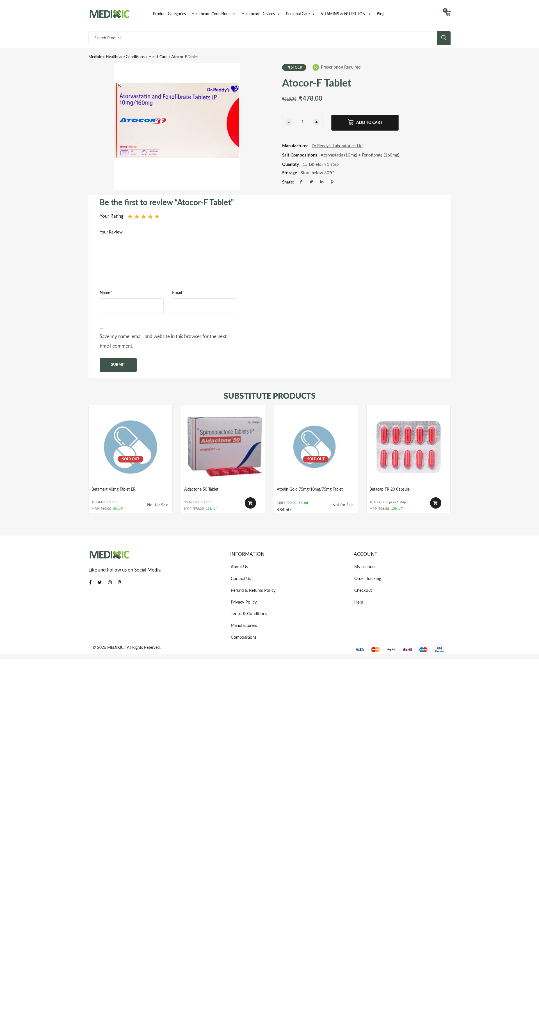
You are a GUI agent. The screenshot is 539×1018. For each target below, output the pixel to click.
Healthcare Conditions (210, 14)
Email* (178, 293)
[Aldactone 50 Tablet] (223, 447)
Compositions (244, 637)
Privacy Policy (244, 602)
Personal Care (298, 14)
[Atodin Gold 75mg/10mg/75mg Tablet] (316, 447)
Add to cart (369, 123)
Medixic (95, 57)
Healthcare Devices (258, 14)
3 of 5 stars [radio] (143, 216)
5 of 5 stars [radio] (157, 216)
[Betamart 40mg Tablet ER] (131, 447)
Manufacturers (244, 626)
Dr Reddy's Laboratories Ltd (337, 146)
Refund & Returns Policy (253, 590)
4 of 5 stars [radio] (150, 216)
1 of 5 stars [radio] (130, 216)
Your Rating (112, 216)
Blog (380, 14)
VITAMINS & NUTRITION (343, 14)
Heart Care (158, 57)
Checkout (363, 590)
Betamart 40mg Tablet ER (114, 489)
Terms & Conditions (249, 614)
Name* (106, 293)
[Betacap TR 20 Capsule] (408, 447)
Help (358, 602)
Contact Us (241, 579)
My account (365, 567)
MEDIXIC (115, 648)
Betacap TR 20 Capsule (389, 489)
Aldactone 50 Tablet (201, 489)
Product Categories (169, 14)
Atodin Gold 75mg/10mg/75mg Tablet (310, 489)
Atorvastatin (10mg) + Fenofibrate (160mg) (360, 155)
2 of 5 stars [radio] (136, 216)
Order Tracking (367, 579)
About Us (239, 567)
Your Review (111, 232)
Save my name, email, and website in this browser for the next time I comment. (163, 341)
